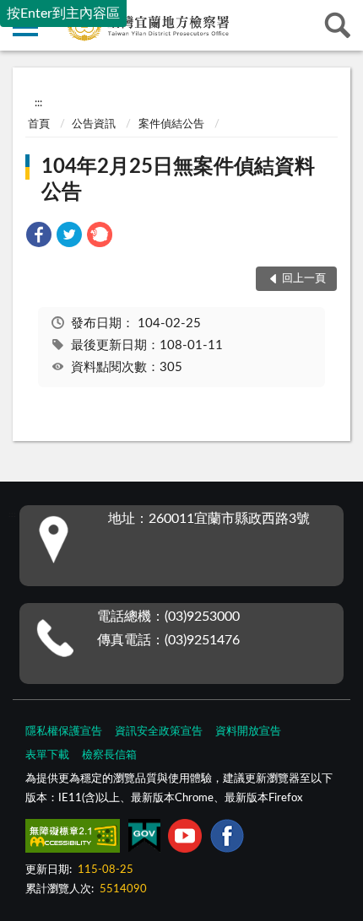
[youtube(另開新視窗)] (185, 839)
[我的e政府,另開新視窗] (144, 839)
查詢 (337, 25)
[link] (38, 237)
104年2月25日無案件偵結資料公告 (178, 179)
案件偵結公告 (171, 124)
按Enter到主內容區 (63, 13)
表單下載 (47, 755)
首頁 (39, 124)
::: (38, 103)
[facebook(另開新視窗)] (227, 839)
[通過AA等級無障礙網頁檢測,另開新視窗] (72, 839)
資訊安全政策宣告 (159, 731)
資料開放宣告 (248, 731)
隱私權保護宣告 (63, 731)
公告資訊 (94, 124)
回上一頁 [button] (304, 278)
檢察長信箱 (109, 755)
